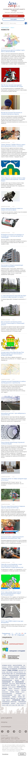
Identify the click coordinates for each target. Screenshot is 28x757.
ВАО (24, 665)
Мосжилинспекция (7, 680)
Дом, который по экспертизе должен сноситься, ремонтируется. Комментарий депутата (12, 323)
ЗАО (4, 675)
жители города (6, 673)
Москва (17, 680)
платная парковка (12, 686)
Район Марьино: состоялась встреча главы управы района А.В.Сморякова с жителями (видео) (13, 179)
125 (22, 633)
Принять (22, 754)
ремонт (23, 691)
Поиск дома (13, 19)
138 (12, 635)
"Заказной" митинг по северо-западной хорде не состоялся (14, 479)
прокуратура (17, 688)
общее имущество (21, 683)
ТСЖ (17, 698)
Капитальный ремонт (16, 644)
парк (18, 685)
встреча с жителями (14, 667)
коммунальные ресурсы (18, 677)
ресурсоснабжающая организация (14, 693)
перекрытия (4, 686)
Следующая (20, 635)
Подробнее (5, 754)
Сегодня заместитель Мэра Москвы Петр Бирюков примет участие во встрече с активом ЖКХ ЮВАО (12, 353)
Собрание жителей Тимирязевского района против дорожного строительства (13, 382)
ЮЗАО (22, 705)
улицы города (22, 698)
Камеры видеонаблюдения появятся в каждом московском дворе (12, 209)
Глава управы (12, 670)
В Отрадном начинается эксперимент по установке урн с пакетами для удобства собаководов (12, 236)
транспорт (13, 698)
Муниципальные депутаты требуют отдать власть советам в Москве (13, 50)
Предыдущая (6, 633)
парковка (23, 685)
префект (11, 688)
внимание (4, 667)
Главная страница (5, 27)
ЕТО (25, 672)
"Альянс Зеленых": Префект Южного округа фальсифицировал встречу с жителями (13, 145)
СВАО (19, 695)
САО (15, 695)
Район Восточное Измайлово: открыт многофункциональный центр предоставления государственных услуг (12, 566)
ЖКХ (11, 673)
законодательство (21, 673)
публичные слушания (14, 690)
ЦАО (7, 705)
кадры (6, 675)
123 (16, 633)
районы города (15, 692)
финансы (13, 703)
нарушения (5, 683)
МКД (24, 678)
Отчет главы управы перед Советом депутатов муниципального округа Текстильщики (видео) (11, 593)
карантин (5, 677)
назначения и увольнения (14, 682)
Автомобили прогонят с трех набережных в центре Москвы (13, 414)
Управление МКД (19, 700)
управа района (6, 700)
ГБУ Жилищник (13, 668)
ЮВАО (19, 705)
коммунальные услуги (8, 678)
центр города (12, 705)
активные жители (7, 665)
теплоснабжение (6, 698)
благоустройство (18, 665)
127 (5, 635)
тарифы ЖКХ (22, 696)
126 (25, 633)
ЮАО (16, 705)
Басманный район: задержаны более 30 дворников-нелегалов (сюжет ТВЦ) (12, 537)
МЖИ (20, 678)
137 (9, 635)
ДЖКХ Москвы (9, 672)
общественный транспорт (9, 685)
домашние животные (18, 672)
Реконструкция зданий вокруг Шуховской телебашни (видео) (12, 443)
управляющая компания (9, 701)
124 (19, 633)
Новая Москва (12, 683)
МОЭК (24, 680)
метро (17, 678)
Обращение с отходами (17, 651)
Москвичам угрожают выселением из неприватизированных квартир (11, 113)
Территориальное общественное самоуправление (13, 657)
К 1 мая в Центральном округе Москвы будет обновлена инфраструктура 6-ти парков (13, 296)
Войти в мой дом (13, 16)
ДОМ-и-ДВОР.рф (5, 739)
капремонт (23, 675)
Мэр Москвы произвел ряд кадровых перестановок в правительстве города (12, 85)
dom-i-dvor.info (15, 739)
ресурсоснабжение (7, 695)
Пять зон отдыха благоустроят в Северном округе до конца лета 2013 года (13, 506)
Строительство (6, 696)
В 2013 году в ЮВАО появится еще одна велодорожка (12, 621)
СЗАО (24, 695)
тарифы (14, 696)
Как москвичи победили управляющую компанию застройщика (12, 265)
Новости (12, 27)
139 (15, 635)
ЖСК (15, 673)
